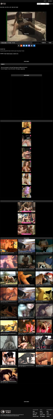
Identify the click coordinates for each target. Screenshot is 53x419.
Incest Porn (35, 413)
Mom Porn (34, 414)
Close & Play (26, 33)
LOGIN (44, 1)
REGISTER (49, 1)
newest (41, 411)
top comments (42, 416)
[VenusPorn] (3, 4)
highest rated (42, 414)
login (19, 68)
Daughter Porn (35, 416)
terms (48, 413)
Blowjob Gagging (10, 53)
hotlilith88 (4, 42)
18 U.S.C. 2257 (49, 414)
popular (41, 413)
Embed (50, 42)
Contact (48, 416)
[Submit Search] (50, 4)
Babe (5, 53)
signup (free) (23, 68)
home (34, 411)
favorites (44, 42)
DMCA (47, 411)
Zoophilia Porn (15, 53)
